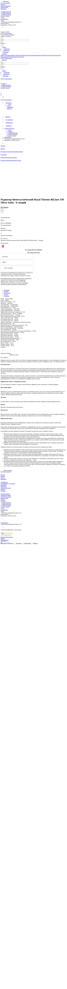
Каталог (3, 474)
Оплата (6, 294)
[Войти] (1, 91)
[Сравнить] (2, 212)
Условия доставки (6, 495)
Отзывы (6, 291)
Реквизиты (4, 485)
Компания (3, 479)
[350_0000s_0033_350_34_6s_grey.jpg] (34, 177)
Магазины (3, 486)
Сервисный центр (6, 488)
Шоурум (3, 489)
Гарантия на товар (6, 496)
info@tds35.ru (4, 19)
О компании (4, 482)
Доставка (6, 296)
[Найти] (2, 45)
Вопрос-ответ (4, 498)
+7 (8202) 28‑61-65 (6, 11)
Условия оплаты (5, 494)
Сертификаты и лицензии (8, 483)
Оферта (3, 538)
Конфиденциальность (7, 537)
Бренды (3, 476)
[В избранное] (2, 210)
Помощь (3, 491)
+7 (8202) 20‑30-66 (6, 14)
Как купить (7, 293)
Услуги (3, 477)
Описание (7, 290)
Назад (9, 104)
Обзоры (3, 499)
